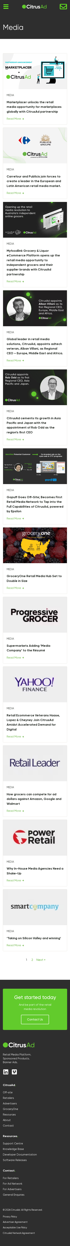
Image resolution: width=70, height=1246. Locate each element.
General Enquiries (13, 1194)
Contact (8, 1125)
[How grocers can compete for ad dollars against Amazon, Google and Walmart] (35, 763)
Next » (40, 960)
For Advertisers (12, 1189)
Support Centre (13, 1143)
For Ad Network (12, 1183)
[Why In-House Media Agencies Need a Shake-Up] (35, 837)
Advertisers (10, 1103)
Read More (14, 118)
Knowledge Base (13, 1149)
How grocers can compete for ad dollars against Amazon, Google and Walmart (34, 799)
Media (10, 95)
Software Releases (15, 1160)
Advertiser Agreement (15, 1222)
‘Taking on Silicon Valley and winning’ (34, 938)
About (7, 1120)
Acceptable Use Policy (15, 1227)
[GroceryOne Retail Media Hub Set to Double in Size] (35, 545)
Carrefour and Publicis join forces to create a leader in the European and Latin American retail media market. (34, 181)
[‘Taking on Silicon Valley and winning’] (35, 907)
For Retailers (11, 1178)
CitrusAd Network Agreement (19, 1233)
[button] (35, 1019)
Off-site (8, 1092)
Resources (9, 1114)
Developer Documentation (20, 1154)
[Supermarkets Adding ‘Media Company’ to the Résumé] (35, 615)
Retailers (8, 1098)
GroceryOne (10, 1109)
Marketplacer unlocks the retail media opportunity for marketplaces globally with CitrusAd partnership (34, 107)
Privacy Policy (10, 1216)
